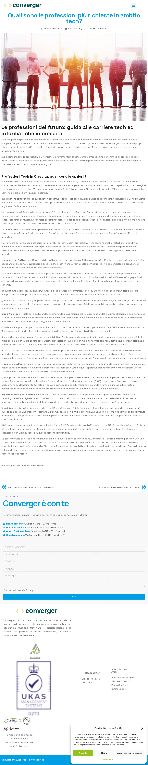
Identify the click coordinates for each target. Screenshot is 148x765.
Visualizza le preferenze (129, 753)
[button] (142, 728)
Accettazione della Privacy (19, 590)
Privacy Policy (108, 759)
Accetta (83, 753)
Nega (104, 753)
